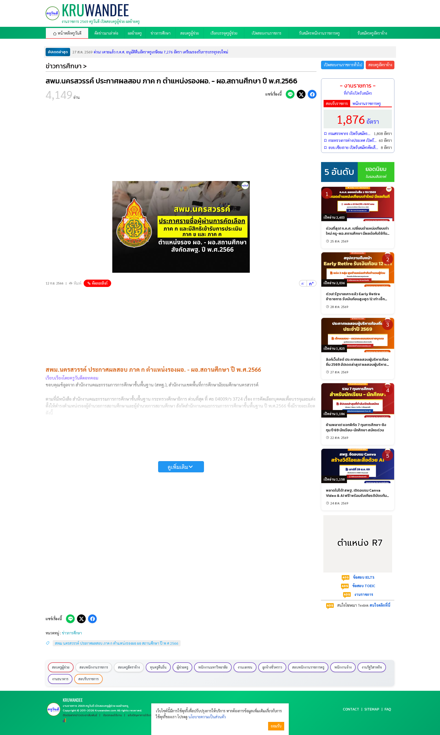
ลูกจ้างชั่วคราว (272, 667)
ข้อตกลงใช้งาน (112, 715)
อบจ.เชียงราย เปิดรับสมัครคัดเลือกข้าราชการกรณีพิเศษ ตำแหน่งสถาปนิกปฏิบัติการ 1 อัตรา (353, 147)
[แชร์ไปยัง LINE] (290, 94)
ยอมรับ (276, 726)
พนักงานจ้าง (343, 667)
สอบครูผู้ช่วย (60, 667)
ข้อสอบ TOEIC (363, 585)
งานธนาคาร (60, 679)
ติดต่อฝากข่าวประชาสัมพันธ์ (80, 715)
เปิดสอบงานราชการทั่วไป (343, 64)
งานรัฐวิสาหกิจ (372, 667)
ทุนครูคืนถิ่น (158, 667)
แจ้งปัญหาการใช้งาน (140, 715)
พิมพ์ (77, 283)
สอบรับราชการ (337, 103)
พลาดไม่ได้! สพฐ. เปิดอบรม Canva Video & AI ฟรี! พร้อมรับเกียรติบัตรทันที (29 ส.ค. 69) (357, 495)
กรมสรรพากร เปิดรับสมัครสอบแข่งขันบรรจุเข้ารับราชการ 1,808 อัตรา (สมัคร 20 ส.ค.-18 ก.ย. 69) (349, 133)
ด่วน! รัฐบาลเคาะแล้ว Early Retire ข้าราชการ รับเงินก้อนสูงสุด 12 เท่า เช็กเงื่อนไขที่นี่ (355, 299)
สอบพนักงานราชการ (94, 667)
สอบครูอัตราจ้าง (380, 64)
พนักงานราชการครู (366, 103)
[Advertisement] (181, 142)
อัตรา (357, 119)
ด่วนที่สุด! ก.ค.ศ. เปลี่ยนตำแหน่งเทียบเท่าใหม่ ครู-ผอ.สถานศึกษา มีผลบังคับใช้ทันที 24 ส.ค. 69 (357, 233)
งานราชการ (363, 594)
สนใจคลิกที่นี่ (380, 605)
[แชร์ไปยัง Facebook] (312, 94)
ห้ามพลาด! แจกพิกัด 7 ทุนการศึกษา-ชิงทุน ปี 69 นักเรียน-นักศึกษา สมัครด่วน (356, 427)
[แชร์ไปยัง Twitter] (301, 94)
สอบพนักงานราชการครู (308, 667)
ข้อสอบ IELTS (363, 577)
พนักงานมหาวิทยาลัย (213, 667)
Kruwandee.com (105, 710)
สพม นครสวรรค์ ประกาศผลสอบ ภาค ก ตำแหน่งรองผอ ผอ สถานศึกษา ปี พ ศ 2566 (116, 643)
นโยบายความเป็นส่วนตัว (207, 716)
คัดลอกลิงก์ (99, 283)
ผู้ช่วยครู (182, 667)
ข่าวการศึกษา (72, 632)
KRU (73, 699)
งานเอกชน (245, 667)
